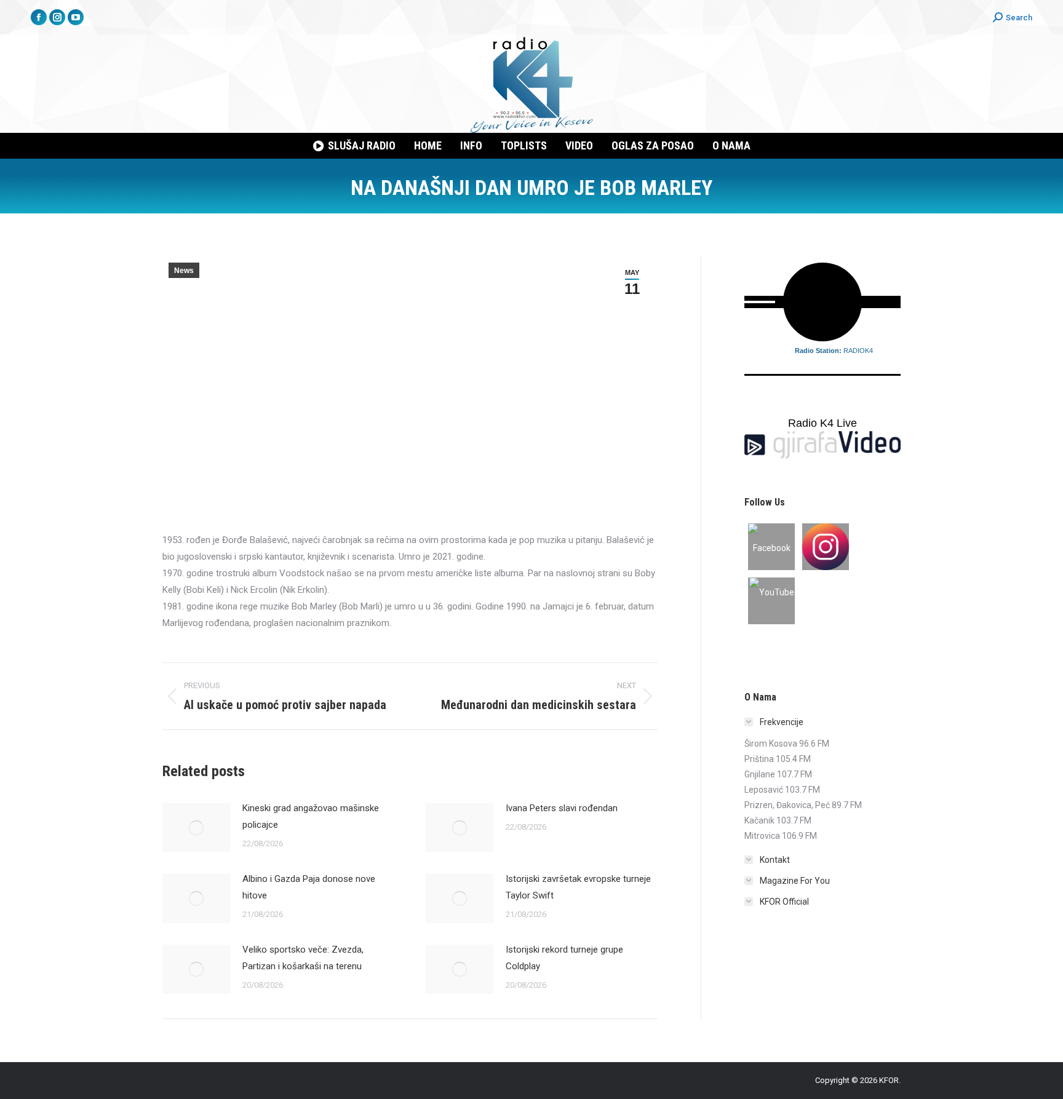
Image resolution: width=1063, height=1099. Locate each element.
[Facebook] (771, 546)
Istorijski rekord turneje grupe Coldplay (564, 958)
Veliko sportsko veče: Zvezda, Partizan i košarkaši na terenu (303, 958)
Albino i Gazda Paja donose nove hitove (308, 887)
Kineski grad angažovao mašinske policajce (310, 816)
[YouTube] (771, 600)
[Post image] (196, 827)
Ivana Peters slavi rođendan (562, 808)
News (184, 270)
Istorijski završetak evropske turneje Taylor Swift (578, 887)
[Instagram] (825, 546)
